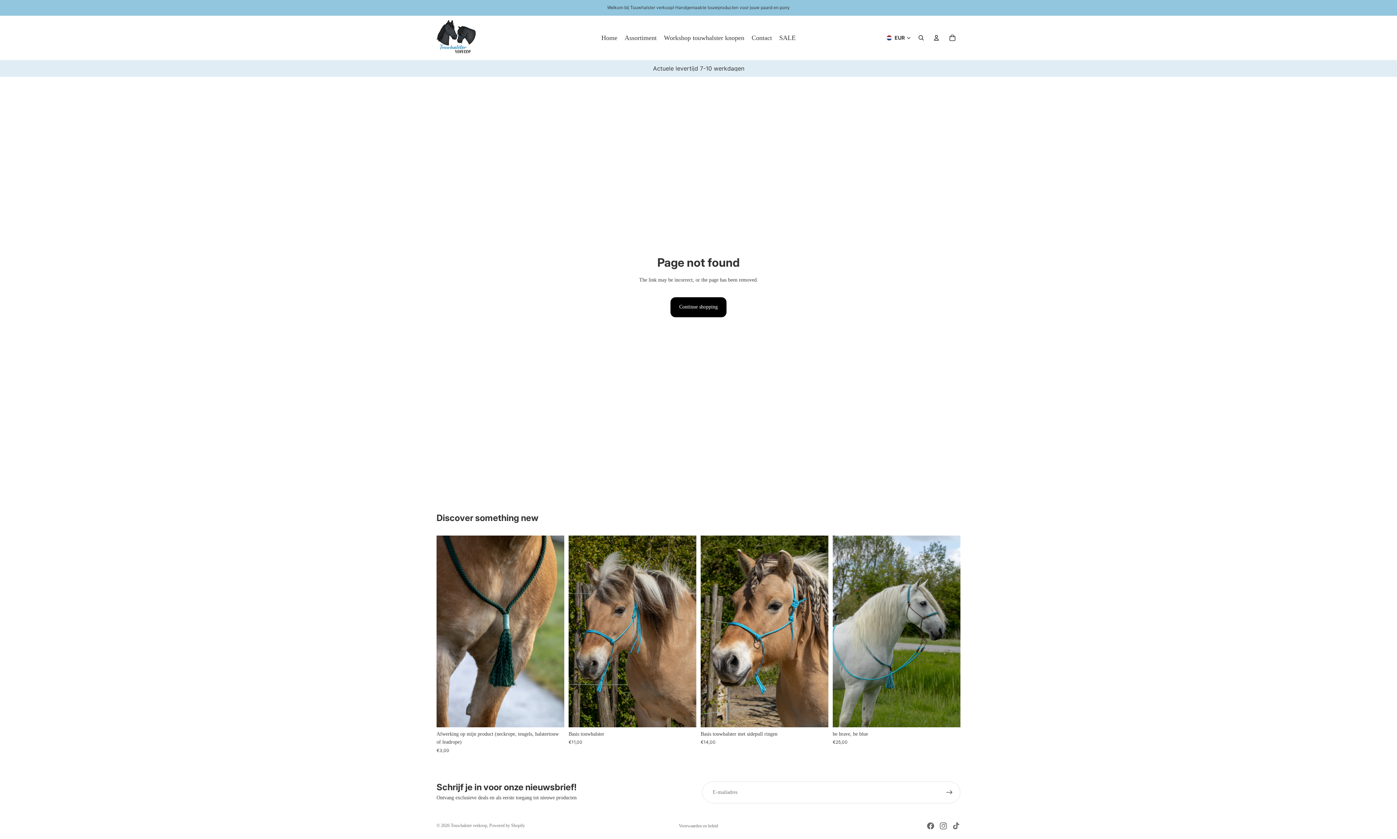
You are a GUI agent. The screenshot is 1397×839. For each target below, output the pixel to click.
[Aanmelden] (949, 792)
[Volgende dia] (553, 632)
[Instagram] (943, 826)
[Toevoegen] (553, 716)
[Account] (936, 38)
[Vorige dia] (447, 632)
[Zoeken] (921, 38)
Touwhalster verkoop (469, 825)
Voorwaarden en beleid (698, 825)
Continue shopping (698, 307)
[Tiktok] (956, 826)
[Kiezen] (685, 716)
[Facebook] (930, 826)
